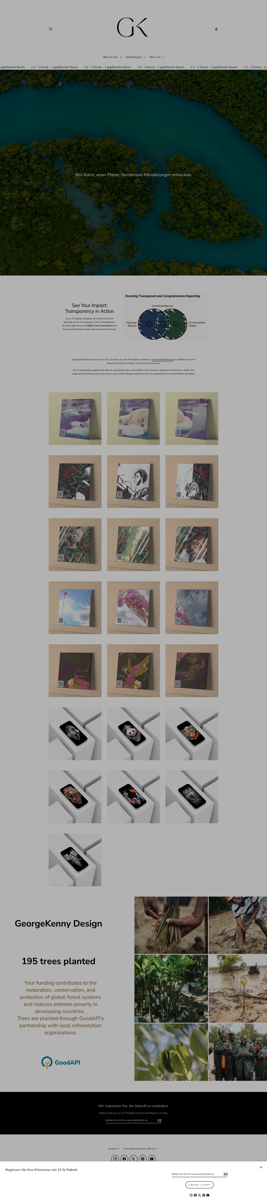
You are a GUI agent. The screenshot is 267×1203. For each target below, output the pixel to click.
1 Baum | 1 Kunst (199, 1185)
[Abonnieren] (225, 1174)
